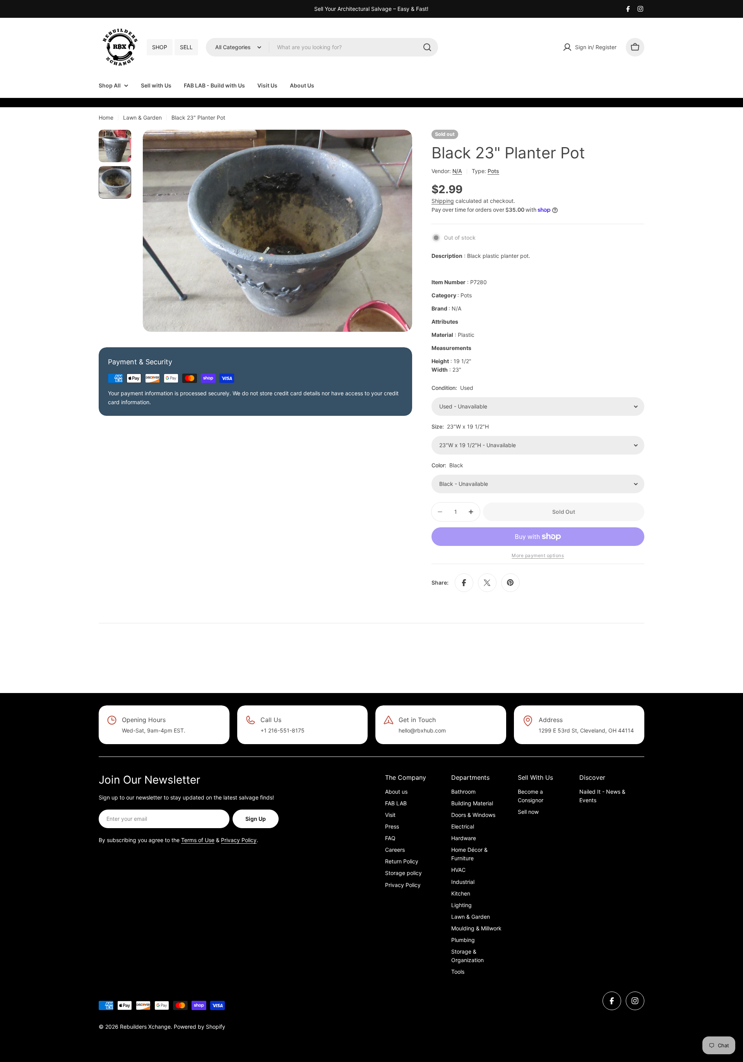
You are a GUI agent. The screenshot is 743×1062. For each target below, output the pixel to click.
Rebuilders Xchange (145, 1026)
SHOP (159, 47)
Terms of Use (197, 840)
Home (106, 117)
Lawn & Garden (142, 117)
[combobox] (322, 47)
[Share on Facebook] (464, 582)
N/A (457, 171)
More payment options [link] (538, 555)
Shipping (442, 200)
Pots (493, 171)
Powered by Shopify (199, 1026)
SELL (186, 47)
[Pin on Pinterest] (510, 582)
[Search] (427, 47)
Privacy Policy (239, 840)
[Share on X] (487, 582)
